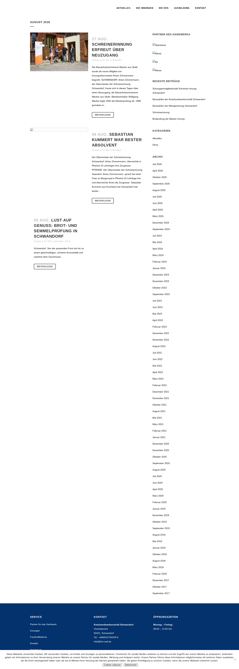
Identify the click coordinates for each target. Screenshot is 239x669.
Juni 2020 (158, 482)
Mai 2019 (157, 541)
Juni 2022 (158, 359)
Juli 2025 (157, 196)
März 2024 (158, 255)
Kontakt (34, 643)
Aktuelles (117, 60)
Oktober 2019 (160, 521)
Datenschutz (131, 665)
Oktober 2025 (160, 177)
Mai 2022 (157, 365)
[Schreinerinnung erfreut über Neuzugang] (59, 52)
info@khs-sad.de (102, 641)
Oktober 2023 (160, 287)
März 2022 (158, 378)
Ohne (68, 241)
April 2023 (158, 320)
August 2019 (159, 534)
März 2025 (158, 216)
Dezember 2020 (161, 443)
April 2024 (158, 248)
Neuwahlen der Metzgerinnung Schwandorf (175, 106)
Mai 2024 (157, 242)
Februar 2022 (160, 385)
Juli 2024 (157, 235)
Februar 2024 (160, 261)
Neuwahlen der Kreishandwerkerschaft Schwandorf (179, 99)
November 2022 (161, 339)
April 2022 (158, 372)
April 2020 (158, 489)
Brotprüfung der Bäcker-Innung (169, 119)
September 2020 (161, 463)
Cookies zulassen (112, 665)
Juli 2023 (157, 300)
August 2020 (159, 469)
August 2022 (159, 346)
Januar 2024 (159, 268)
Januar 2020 (159, 508)
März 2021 (158, 424)
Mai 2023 (157, 313)
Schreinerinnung (161, 112)
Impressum (36, 649)
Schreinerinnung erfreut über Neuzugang (112, 49)
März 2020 (158, 495)
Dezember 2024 (161, 222)
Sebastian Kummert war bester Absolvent (117, 139)
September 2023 (161, 294)
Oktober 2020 (160, 456)
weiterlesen (103, 115)
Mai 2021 (157, 417)
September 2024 (161, 229)
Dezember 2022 (161, 333)
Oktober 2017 (160, 586)
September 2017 (161, 593)
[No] (235, 659)
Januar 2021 (159, 437)
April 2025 (158, 209)
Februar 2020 (160, 502)
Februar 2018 (160, 573)
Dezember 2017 (161, 580)
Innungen (35, 630)
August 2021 (159, 411)
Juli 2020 (157, 476)
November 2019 (161, 515)
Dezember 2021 (161, 391)
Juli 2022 (157, 352)
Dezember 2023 (161, 274)
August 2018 (159, 560)
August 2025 (159, 190)
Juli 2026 (157, 164)
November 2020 (161, 450)
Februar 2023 (160, 326)
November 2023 (161, 281)
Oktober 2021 (160, 404)
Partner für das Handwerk (43, 624)
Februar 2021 (160, 430)
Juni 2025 (158, 203)
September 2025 (161, 183)
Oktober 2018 (160, 554)
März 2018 (158, 567)
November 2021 (161, 398)
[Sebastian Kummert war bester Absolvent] (59, 147)
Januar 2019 (159, 547)
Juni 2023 (158, 307)
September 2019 (161, 528)
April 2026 (158, 170)
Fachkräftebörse (38, 637)
